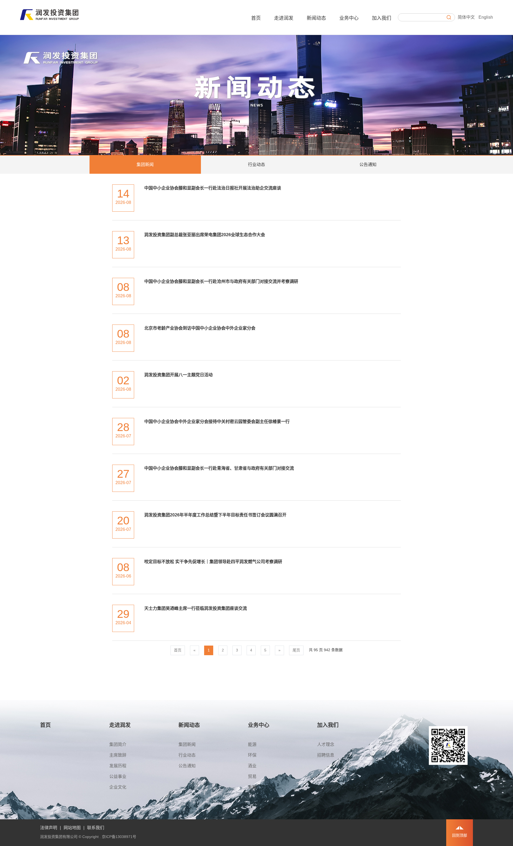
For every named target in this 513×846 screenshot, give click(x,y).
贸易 (252, 776)
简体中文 (466, 17)
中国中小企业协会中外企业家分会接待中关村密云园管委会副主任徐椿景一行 (217, 421)
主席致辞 (117, 755)
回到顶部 (459, 835)
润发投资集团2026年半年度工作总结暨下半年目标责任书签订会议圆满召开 (215, 515)
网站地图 (72, 827)
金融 (252, 787)
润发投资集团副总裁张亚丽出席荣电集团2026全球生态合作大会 (204, 234)
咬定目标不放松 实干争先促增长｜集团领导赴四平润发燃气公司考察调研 (213, 561)
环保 (252, 755)
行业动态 (256, 164)
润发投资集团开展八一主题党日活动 (178, 375)
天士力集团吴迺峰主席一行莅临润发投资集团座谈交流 (195, 608)
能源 (252, 744)
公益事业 (117, 776)
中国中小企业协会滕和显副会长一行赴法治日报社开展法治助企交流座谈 (212, 188)
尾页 (296, 650)
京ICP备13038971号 (119, 837)
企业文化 (117, 787)
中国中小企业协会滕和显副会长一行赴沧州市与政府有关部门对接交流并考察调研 (221, 281)
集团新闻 (145, 164)
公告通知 (367, 164)
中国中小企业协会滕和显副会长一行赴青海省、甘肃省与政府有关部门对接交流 (219, 468)
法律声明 (48, 827)
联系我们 (95, 827)
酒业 (252, 766)
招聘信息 (325, 755)
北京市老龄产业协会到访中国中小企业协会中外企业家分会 (199, 328)
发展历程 (117, 766)
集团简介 (117, 744)
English (486, 17)
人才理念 (325, 744)
